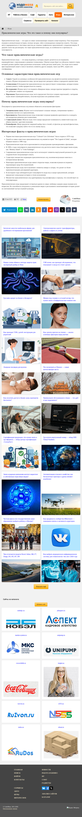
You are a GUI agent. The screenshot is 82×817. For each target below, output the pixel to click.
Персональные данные (10, 808)
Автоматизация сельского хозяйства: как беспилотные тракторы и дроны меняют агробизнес (58, 476)
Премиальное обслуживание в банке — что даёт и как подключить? (60, 399)
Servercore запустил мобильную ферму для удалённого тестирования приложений (18, 229)
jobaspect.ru (61, 610)
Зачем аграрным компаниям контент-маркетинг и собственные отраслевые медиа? (20, 475)
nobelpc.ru (21, 610)
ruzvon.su (21, 704)
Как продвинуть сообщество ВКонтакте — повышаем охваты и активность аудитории (59, 520)
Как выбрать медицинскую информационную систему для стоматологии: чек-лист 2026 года (60, 555)
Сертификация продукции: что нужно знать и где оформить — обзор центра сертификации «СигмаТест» (20, 439)
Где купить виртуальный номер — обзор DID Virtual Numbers (59, 438)
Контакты (19, 780)
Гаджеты (42, 15)
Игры (58, 15)
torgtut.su (61, 663)
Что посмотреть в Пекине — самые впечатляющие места (56, 368)
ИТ (9, 15)
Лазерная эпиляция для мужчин (15, 367)
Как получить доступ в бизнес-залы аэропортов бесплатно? (20, 399)
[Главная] (4, 29)
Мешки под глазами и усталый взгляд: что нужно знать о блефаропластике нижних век (59, 299)
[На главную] (21, 6)
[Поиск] (70, 6)
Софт (32, 15)
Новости (46, 770)
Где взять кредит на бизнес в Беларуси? (17, 298)
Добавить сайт (41, 604)
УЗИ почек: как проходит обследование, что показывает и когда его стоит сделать (59, 263)
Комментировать (43, 199)
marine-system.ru (21, 635)
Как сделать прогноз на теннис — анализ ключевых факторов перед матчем (58, 333)
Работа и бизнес (20, 15)
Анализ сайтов (49, 794)
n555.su (61, 704)
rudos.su (21, 727)
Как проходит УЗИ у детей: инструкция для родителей (19, 333)
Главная (18, 770)
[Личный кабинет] (36, 6)
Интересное (69, 15)
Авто (51, 15)
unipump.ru (61, 635)
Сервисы (27, 21)
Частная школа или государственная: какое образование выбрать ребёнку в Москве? (19, 520)
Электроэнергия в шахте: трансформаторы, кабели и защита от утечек (59, 229)
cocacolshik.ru (21, 663)
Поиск (17, 773)
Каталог (54, 21)
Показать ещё (41, 586)
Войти (17, 776)
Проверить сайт (41, 21)
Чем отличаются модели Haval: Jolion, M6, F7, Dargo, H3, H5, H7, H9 (20, 555)
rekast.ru (61, 727)
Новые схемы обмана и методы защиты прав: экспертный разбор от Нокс (20, 263)
